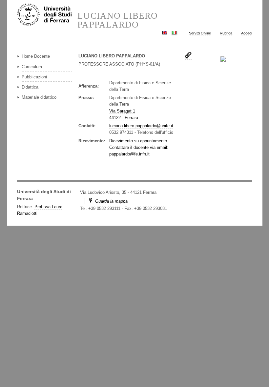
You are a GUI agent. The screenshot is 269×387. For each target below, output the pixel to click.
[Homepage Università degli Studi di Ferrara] (47, 15)
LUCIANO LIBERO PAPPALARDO (117, 20)
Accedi (246, 33)
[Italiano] (174, 32)
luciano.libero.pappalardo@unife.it (141, 125)
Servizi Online (200, 33)
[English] (164, 32)
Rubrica (226, 33)
